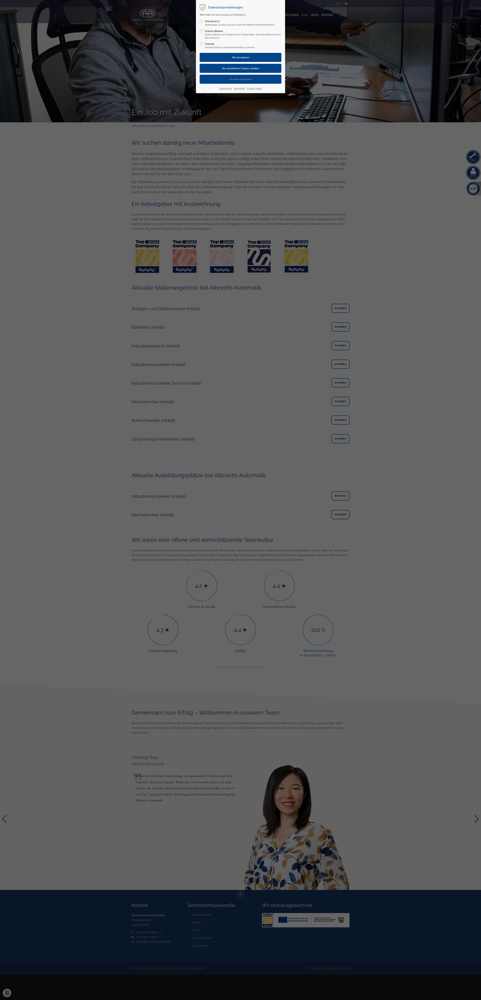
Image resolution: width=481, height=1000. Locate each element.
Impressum (239, 88)
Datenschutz (225, 88)
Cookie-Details (254, 88)
